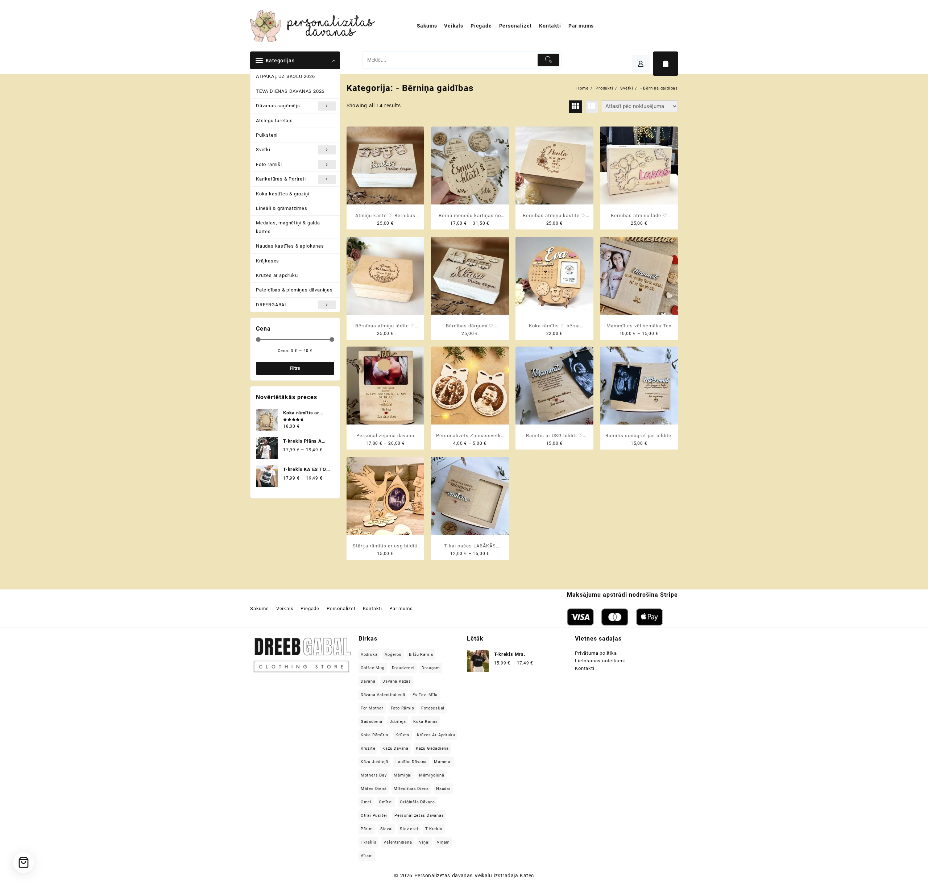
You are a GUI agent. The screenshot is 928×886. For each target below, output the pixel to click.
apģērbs (393, 654)
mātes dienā (374, 788)
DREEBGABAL (271, 304)
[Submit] (549, 60)
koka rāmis (425, 721)
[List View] (591, 106)
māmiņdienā (431, 775)
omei (366, 802)
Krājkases (267, 261)
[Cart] (665, 64)
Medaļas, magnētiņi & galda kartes (288, 227)
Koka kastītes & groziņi (282, 193)
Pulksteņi (267, 135)
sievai (386, 829)
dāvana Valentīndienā (383, 694)
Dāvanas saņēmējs (278, 105)
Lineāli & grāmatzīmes (281, 208)
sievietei (409, 829)
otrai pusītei (374, 815)
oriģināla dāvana (417, 802)
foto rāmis (402, 708)
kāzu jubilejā (374, 761)
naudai (443, 788)
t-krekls (433, 829)
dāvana (368, 681)
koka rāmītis (375, 735)
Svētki (263, 149)
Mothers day (374, 775)
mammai (443, 761)
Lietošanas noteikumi (600, 660)
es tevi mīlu (425, 694)
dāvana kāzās (396, 681)
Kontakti (584, 668)
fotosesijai (432, 708)
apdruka (369, 654)
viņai (424, 842)
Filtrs (295, 368)
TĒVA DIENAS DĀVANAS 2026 (290, 91)
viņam (443, 842)
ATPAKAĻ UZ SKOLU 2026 (285, 76)
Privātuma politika (596, 653)
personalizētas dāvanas (419, 815)
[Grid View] (575, 106)
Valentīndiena (398, 842)
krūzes (402, 735)
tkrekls (369, 842)
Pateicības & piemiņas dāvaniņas (294, 290)
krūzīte (368, 748)
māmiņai (403, 775)
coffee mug (373, 668)
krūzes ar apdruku (436, 735)
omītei (386, 802)
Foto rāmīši (269, 164)
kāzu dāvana (395, 748)
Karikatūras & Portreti (281, 179)
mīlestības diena (411, 788)
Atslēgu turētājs (274, 120)
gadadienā (371, 721)
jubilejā (398, 721)
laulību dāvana (411, 761)
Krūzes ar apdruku (277, 275)
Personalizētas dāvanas (443, 875)
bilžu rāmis (421, 654)
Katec (527, 875)
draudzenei (403, 668)
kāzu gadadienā (432, 748)
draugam (431, 668)
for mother (372, 708)
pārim (367, 829)
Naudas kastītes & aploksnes (290, 246)
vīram (367, 855)
